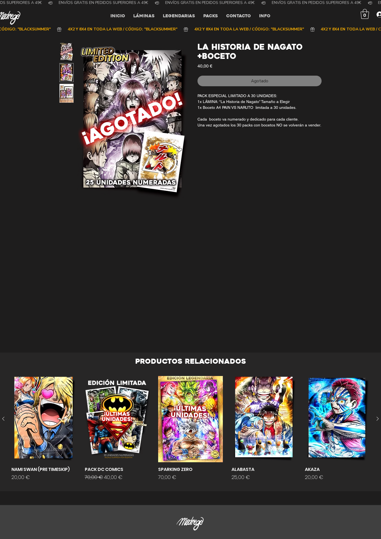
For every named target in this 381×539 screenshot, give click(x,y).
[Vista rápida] (43, 419)
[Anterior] (3, 418)
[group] (190, 431)
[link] (365, 14)
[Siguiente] (377, 418)
